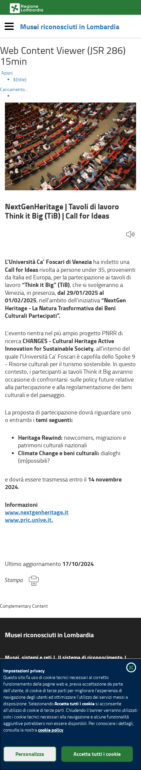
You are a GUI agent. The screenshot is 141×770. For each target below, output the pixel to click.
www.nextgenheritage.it (37, 512)
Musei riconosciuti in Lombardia (69, 26)
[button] (130, 234)
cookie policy (50, 729)
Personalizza (29, 754)
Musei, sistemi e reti (28, 657)
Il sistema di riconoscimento (90, 657)
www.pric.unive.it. (29, 519)
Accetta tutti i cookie (97, 754)
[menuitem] (77, 79)
